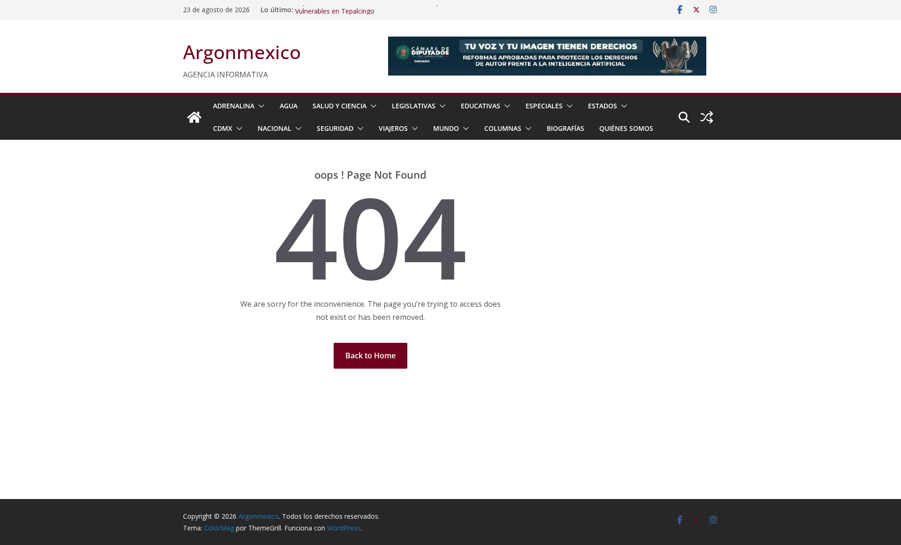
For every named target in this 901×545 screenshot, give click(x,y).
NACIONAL (274, 128)
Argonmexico (242, 52)
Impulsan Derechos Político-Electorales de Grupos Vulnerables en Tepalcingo (371, 11)
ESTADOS (602, 105)
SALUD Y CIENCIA (340, 105)
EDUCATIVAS (480, 105)
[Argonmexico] (194, 117)
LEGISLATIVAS (413, 105)
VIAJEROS (393, 128)
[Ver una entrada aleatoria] (706, 117)
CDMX (222, 128)
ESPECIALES (544, 105)
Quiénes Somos (626, 128)
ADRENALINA (233, 105)
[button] (259, 106)
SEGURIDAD (335, 128)
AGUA (289, 105)
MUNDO (446, 128)
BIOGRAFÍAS (565, 128)
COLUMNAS (502, 128)
